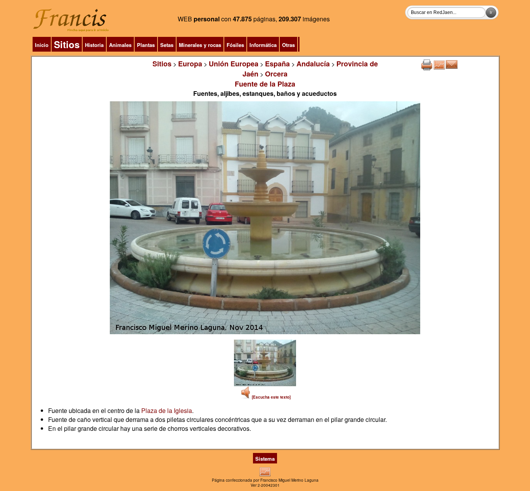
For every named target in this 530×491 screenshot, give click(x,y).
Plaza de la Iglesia (166, 410)
